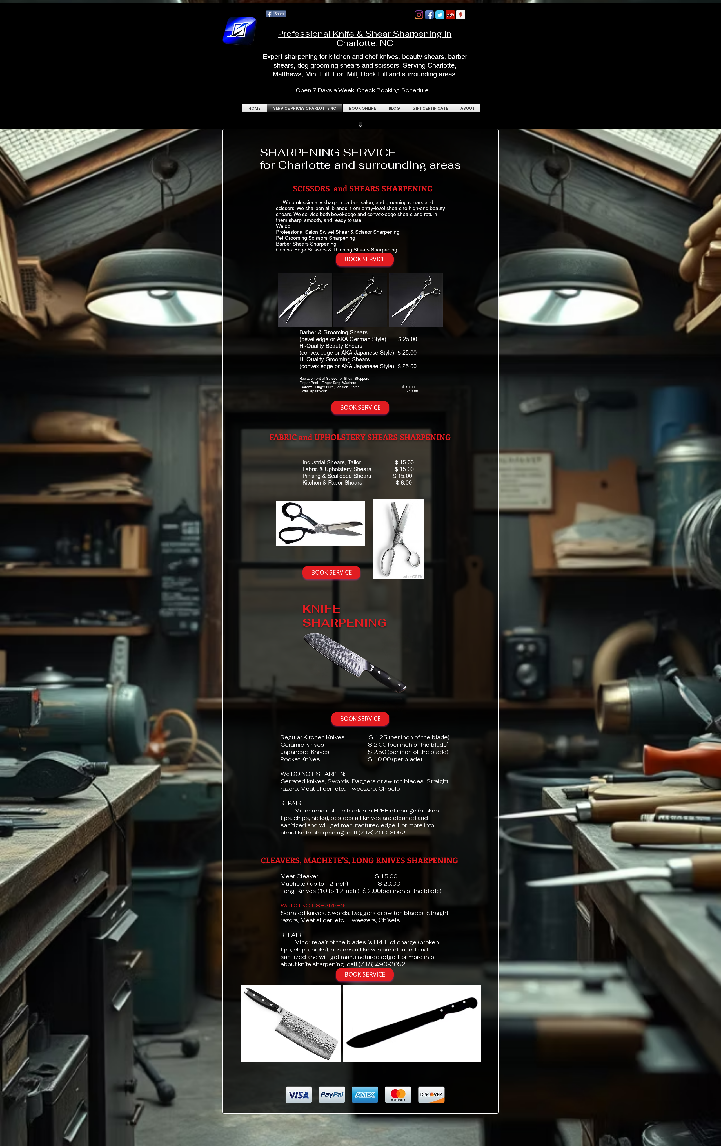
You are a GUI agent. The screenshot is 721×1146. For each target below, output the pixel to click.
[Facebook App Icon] (429, 14)
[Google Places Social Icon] (460, 14)
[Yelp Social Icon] (450, 14)
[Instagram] (419, 14)
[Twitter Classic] (439, 14)
